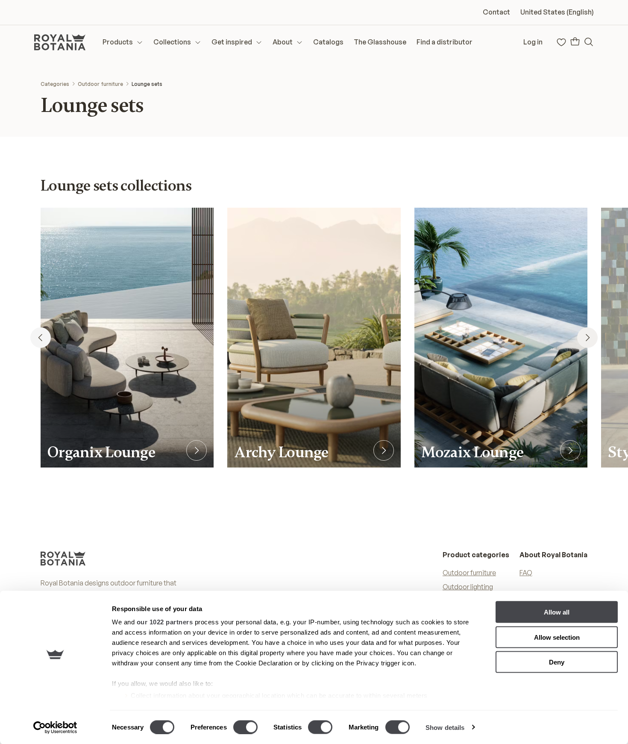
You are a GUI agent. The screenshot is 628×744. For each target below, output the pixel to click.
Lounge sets (147, 84)
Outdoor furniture (100, 84)
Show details (445, 727)
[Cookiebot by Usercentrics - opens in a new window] (55, 727)
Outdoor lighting (468, 586)
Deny (556, 662)
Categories (55, 84)
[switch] (245, 727)
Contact (496, 12)
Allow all (556, 612)
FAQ (525, 572)
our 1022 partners (165, 622)
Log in (533, 42)
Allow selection (557, 637)
